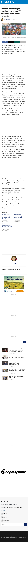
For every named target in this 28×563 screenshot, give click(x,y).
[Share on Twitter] (11, 42)
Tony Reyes (7, 19)
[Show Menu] (1, 2)
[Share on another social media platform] (23, 42)
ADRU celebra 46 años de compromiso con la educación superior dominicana (17, 356)
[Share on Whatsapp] (17, 42)
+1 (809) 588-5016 (9, 507)
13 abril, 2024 (14, 19)
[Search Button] (24, 342)
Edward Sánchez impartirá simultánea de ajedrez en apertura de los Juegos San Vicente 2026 (17, 370)
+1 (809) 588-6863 (18, 507)
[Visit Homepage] (9, 2)
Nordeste (5, 6)
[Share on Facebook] (5, 42)
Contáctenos (16, 534)
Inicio (2, 6)
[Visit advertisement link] (14, 284)
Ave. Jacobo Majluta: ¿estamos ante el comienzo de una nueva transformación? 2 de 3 (17, 363)
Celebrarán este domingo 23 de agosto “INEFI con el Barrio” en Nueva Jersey (17, 377)
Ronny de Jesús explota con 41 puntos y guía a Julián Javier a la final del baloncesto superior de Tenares (17, 350)
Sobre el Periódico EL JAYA (6, 534)
